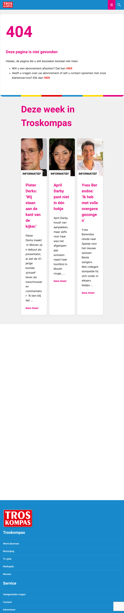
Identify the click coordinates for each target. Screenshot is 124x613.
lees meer (32, 308)
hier (69, 68)
